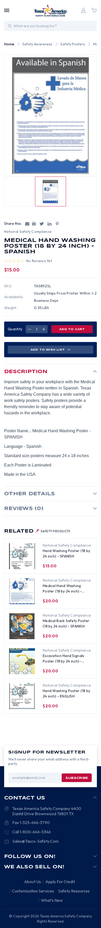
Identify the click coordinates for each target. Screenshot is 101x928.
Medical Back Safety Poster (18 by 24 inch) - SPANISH (66, 623)
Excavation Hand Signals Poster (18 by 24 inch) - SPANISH (63, 658)
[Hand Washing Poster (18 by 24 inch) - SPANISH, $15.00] (22, 556)
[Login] (83, 10)
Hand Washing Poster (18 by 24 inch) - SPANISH (66, 553)
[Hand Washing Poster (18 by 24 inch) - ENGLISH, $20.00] (22, 696)
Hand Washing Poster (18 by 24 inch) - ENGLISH (66, 693)
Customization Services (33, 891)
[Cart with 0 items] (94, 10)
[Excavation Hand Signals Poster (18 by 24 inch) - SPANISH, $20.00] (22, 661)
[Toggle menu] (6, 10)
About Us (32, 881)
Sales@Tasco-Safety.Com (35, 841)
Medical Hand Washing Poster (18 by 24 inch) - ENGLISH (62, 588)
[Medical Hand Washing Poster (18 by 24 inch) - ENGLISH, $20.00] (22, 591)
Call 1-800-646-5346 (31, 831)
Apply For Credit (60, 881)
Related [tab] (37, 531)
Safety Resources (74, 891)
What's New (52, 900)
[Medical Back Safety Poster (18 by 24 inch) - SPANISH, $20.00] (22, 626)
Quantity (15, 329)
